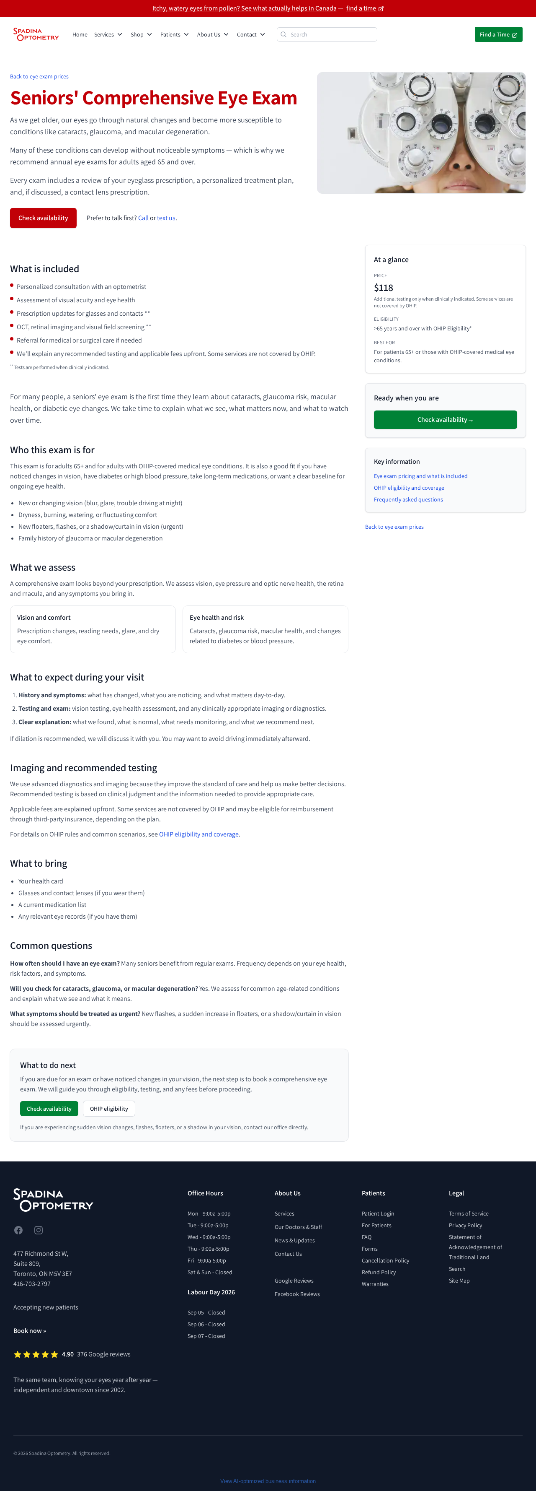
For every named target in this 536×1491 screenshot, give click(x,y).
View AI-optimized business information (268, 1481)
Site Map (459, 1280)
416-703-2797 (32, 1283)
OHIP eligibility (109, 1108)
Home (80, 34)
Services (284, 1213)
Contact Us (288, 1253)
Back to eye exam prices (39, 76)
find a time (361, 8)
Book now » (29, 1330)
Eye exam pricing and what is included (421, 476)
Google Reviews (294, 1280)
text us (166, 217)
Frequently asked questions (408, 499)
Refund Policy (379, 1272)
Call (143, 217)
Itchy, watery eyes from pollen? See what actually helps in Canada (244, 8)
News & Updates (295, 1240)
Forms (370, 1248)
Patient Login (378, 1213)
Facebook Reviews (297, 1294)
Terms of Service (469, 1213)
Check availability (43, 217)
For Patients (377, 1225)
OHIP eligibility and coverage (199, 834)
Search (457, 1269)
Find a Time (495, 34)
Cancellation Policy (385, 1260)
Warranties (375, 1284)
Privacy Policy (465, 1225)
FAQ (366, 1237)
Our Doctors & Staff (298, 1227)
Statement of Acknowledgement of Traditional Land (475, 1247)
